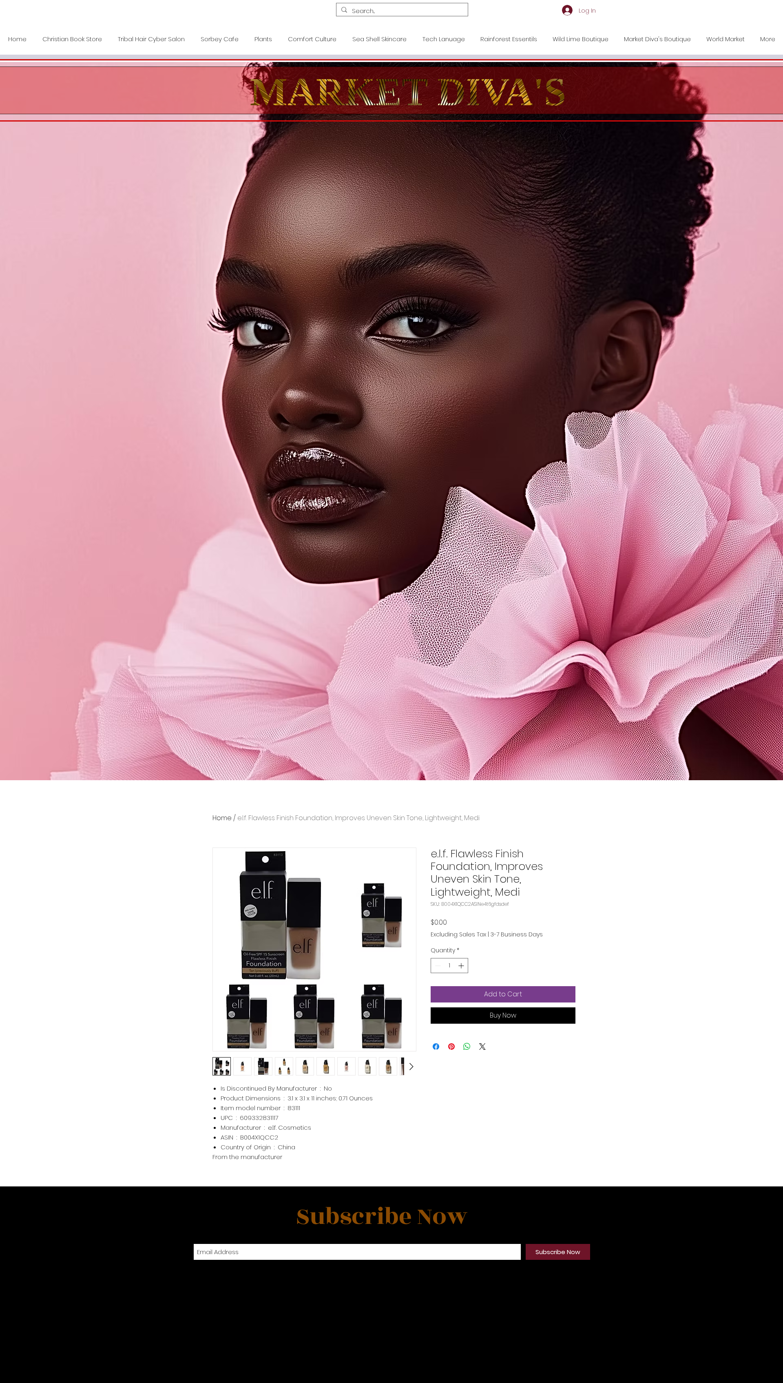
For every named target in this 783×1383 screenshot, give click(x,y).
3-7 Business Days (517, 934)
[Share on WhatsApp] (467, 1046)
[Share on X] (482, 1046)
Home (222, 818)
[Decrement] (437, 965)
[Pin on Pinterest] (451, 1046)
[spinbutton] (449, 965)
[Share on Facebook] (436, 1046)
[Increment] (462, 965)
